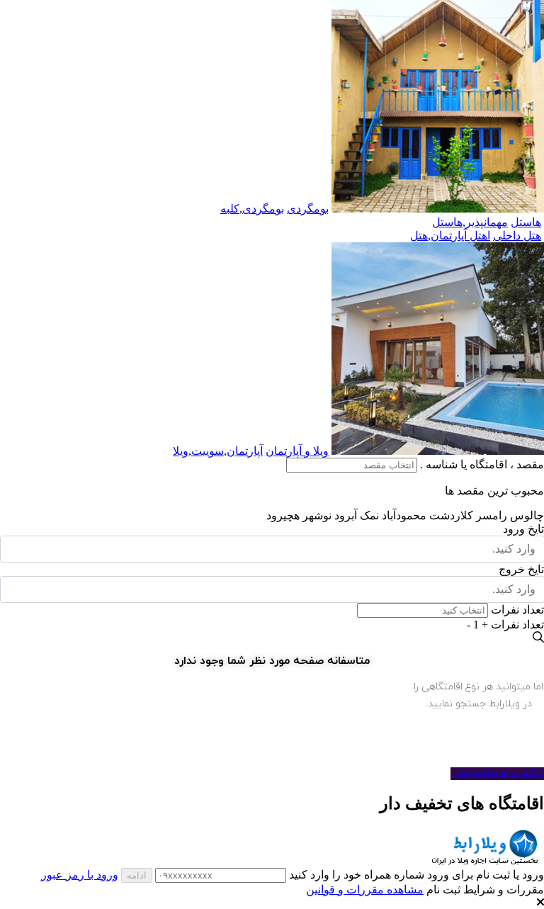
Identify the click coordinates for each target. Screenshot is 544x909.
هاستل (447, 222)
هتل (419, 236)
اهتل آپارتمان (460, 236)
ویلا (180, 451)
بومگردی (263, 209)
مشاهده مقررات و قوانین (365, 889)
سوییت (207, 451)
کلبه (229, 209)
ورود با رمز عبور (79, 875)
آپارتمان (245, 451)
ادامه (137, 875)
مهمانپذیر (486, 222)
